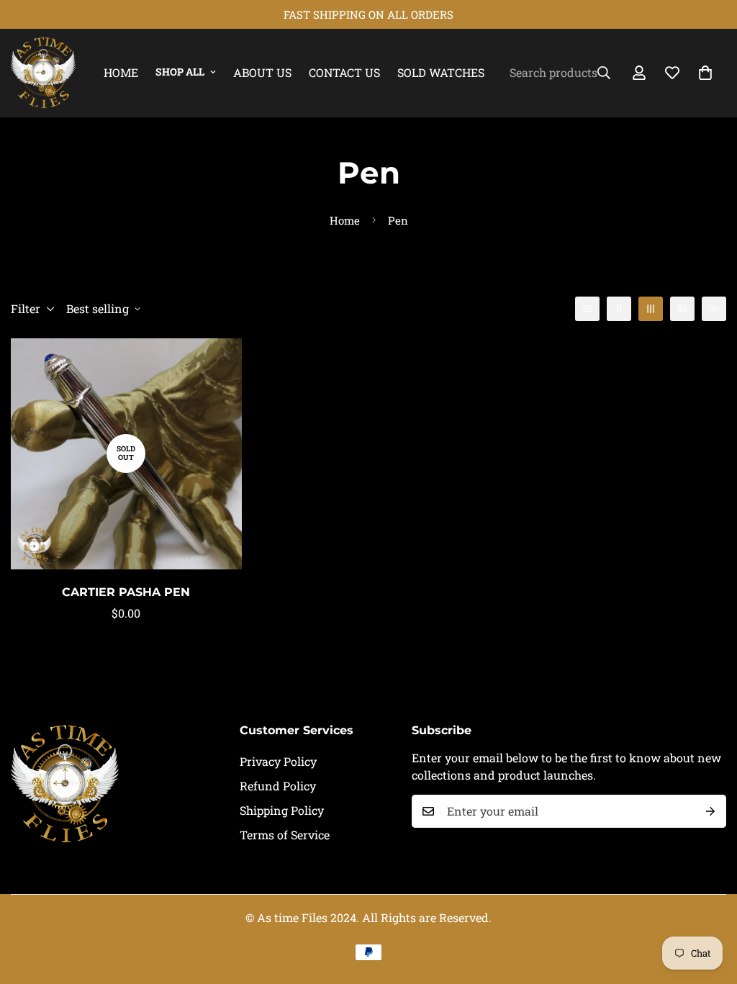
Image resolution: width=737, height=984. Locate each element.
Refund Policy (278, 785)
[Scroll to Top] (708, 905)
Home (121, 72)
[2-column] (619, 309)
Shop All (179, 71)
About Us (262, 72)
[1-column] (587, 309)
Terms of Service (285, 834)
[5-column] (714, 309)
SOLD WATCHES (440, 72)
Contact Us (344, 72)
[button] (705, 72)
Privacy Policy (278, 761)
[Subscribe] (710, 811)
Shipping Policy (282, 810)
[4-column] (682, 309)
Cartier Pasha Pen (126, 592)
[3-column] (650, 309)
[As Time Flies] (43, 73)
